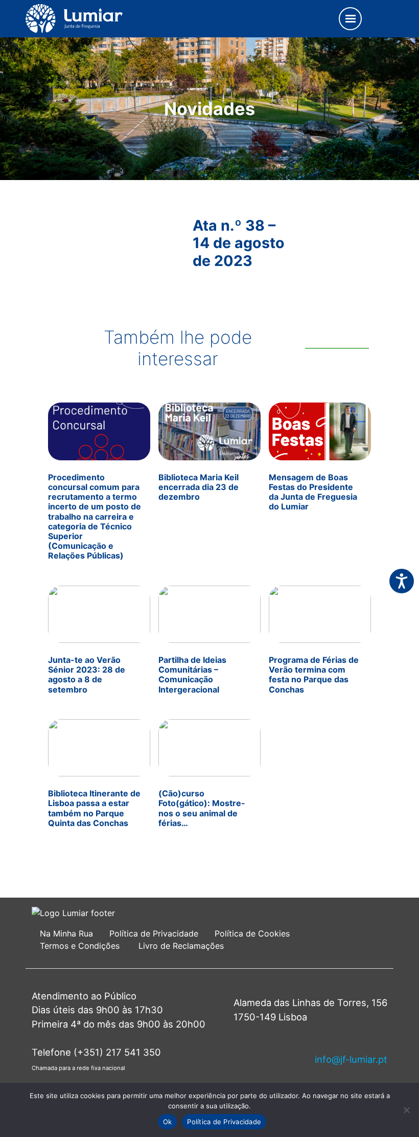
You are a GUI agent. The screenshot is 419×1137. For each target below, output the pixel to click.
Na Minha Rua (66, 933)
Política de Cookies (252, 933)
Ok (167, 1122)
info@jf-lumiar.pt (351, 1059)
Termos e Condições (81, 946)
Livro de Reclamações (181, 946)
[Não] (406, 1110)
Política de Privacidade (153, 933)
